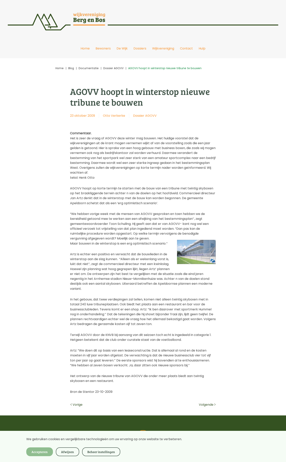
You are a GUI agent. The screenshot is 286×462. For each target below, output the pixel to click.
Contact (186, 48)
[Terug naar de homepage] (143, 19)
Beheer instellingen (101, 452)
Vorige (77, 404)
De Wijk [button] (122, 48)
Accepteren (40, 452)
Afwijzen (67, 452)
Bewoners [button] (103, 48)
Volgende (206, 404)
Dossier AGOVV (145, 115)
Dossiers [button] (139, 48)
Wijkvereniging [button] (163, 48)
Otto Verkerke (114, 115)
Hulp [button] (202, 48)
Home (85, 48)
